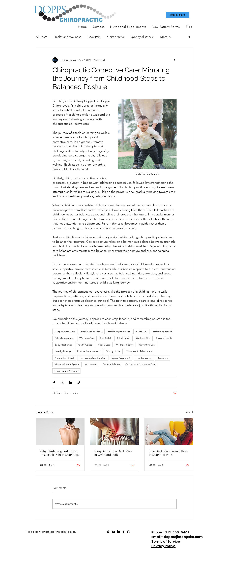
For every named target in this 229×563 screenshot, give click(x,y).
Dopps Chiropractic (65, 331)
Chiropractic (115, 37)
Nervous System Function (92, 357)
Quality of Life (113, 351)
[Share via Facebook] (54, 382)
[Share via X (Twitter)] (62, 382)
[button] (189, 37)
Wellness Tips (143, 338)
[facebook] (123, 531)
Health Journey (144, 357)
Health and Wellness (67, 37)
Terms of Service (165, 541)
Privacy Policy (163, 546)
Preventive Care (147, 344)
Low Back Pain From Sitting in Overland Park (168, 452)
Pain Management (64, 338)
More (163, 37)
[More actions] (175, 60)
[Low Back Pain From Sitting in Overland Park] (169, 431)
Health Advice (84, 344)
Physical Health (164, 338)
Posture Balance (111, 364)
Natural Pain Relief (64, 357)
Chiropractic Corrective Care (140, 364)
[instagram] (128, 531)
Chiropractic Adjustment (139, 351)
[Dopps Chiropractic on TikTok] (108, 531)
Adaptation (91, 364)
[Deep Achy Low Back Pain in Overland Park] (114, 431)
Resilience (162, 357)
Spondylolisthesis (142, 37)
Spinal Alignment (121, 357)
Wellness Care (86, 338)
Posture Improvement (88, 351)
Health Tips (142, 331)
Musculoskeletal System (67, 364)
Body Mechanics (63, 344)
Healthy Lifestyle (63, 351)
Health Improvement (119, 331)
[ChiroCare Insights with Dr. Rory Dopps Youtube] (113, 531)
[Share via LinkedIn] (70, 382)
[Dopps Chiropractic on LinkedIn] (118, 531)
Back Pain (94, 37)
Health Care (104, 344)
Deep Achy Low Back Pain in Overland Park (113, 452)
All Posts (41, 37)
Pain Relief (105, 338)
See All (189, 411)
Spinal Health (123, 338)
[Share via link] (78, 382)
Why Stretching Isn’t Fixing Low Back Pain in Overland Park (59, 452)
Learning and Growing (66, 370)
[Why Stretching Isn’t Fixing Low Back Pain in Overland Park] (60, 431)
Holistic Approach (162, 331)
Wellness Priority (124, 344)
